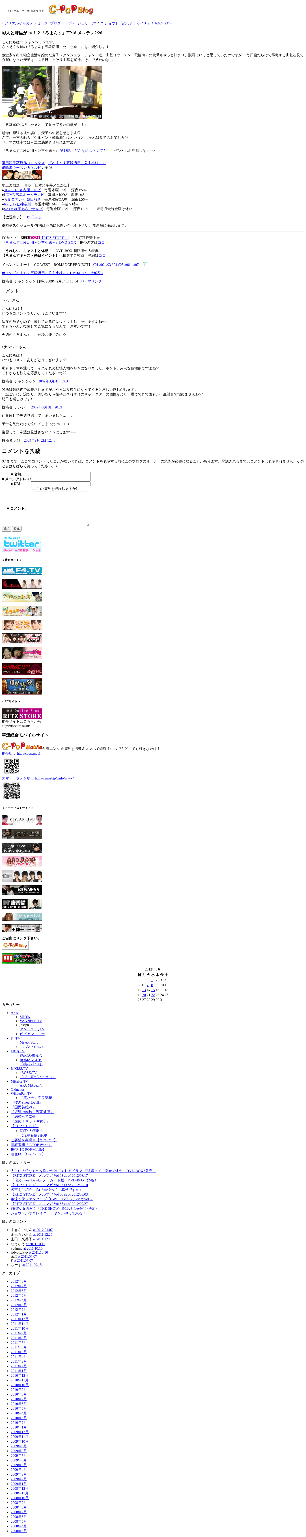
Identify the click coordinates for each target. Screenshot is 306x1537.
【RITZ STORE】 (54, 238)
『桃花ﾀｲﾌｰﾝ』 (31, 1064)
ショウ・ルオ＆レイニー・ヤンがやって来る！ (48, 1213)
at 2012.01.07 (43, 1230)
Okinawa (17, 1089)
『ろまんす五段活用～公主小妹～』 (77, 163)
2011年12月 (20, 1319)
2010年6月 (19, 1404)
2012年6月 (19, 1291)
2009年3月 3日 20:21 (46, 407)
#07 (136, 265)
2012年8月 (19, 1281)
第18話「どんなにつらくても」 (84, 150)
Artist (15, 1013)
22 (153, 995)
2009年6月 (19, 1460)
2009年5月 (19, 1465)
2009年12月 (20, 1432)
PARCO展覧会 (31, 1055)
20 (144, 995)
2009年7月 (19, 1455)
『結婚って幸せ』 (25, 1116)
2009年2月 (19, 1479)
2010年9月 (19, 1390)
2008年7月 (19, 1512)
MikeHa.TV (19, 1081)
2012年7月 (19, 1286)
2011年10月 (20, 1328)
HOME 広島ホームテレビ (24, 195)
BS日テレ (34, 217)
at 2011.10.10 (38, 1252)
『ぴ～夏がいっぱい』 (38, 1077)
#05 (120, 265)
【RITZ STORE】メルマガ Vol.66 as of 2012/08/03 (49, 1194)
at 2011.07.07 (27, 1256)
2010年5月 (19, 1408)
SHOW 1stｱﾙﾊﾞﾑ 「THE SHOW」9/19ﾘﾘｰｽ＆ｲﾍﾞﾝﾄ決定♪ (54, 1208)
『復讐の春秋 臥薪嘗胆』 (32, 1112)
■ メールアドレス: (16, 479)
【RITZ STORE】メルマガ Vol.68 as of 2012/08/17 (49, 1175)
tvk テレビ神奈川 (17, 204)
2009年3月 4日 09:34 (54, 381)
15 (153, 990)
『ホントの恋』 (32, 1047)
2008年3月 (19, 1531)
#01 (95, 265)
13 (144, 990)
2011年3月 (19, 1361)
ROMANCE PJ (31, 1060)
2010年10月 (20, 1385)
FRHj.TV (18, 1051)
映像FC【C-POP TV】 (28, 1154)
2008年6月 (19, 1517)
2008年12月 (20, 1488)
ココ (101, 242)
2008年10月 (20, 1498)
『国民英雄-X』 (23, 1107)
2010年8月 (19, 1394)
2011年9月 (19, 1333)
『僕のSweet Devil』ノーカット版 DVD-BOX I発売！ (54, 1180)
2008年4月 (19, 1526)
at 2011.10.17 (35, 1244)
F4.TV (15, 1038)
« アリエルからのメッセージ (24, 23)
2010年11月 (20, 1380)
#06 (127, 265)
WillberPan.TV (21, 1093)
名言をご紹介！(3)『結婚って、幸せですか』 (47, 1190)
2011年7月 (19, 1342)
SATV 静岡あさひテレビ (23, 209)
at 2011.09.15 (32, 1265)
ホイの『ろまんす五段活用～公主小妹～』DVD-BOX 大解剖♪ (52, 273)
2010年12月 (20, 1375)
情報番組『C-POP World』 (31, 1145)
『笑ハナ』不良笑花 (36, 1098)
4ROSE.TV (28, 1073)
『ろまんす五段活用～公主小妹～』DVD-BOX (39, 242)
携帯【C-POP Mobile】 (28, 1149)
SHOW (25, 1017)
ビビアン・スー (32, 1034)
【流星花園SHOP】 (35, 1135)
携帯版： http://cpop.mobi (21, 753)
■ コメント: (16, 508)
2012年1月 (19, 1314)
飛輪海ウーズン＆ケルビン (23, 167)
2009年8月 (19, 1451)
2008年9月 (19, 1502)
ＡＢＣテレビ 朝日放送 (22, 199)
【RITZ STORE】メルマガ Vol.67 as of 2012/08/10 (49, 1185)
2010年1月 (19, 1427)
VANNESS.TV (31, 1021)
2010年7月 (19, 1399)
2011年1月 (19, 1371)
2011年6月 (19, 1347)
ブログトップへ (62, 23)
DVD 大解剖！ (31, 1131)
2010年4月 (19, 1413)
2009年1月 (19, 1484)
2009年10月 (20, 1441)
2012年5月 (19, 1295)
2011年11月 (20, 1324)
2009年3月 (19, 1474)
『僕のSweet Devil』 (27, 1102)
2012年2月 (19, 1309)
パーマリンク (91, 281)
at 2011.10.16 (33, 1248)
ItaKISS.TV (19, 1068)
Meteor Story (29, 1042)
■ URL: (17, 484)
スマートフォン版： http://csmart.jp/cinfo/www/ (38, 778)
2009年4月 (19, 1470)
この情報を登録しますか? (57, 489)
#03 (108, 265)
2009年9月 (19, 1446)
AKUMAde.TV (31, 1085)
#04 (114, 265)
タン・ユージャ (32, 1029)
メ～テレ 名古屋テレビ (22, 190)
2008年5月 (19, 1521)
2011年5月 (19, 1352)
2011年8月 (19, 1338)
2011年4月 (19, 1357)
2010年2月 (19, 1422)
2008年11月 (20, 1493)
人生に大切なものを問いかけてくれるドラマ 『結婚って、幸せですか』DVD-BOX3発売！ (83, 1171)
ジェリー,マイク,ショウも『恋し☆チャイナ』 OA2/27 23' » (124, 23)
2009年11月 (20, 1437)
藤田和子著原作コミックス (23, 163)
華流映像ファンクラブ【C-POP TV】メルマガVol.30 (52, 1199)
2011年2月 (19, 1366)
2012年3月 (19, 1305)
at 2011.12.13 (42, 1239)
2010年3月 (19, 1418)
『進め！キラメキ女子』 (30, 1121)
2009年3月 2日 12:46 (39, 440)
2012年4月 (19, 1300)
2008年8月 (19, 1507)
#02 (102, 265)
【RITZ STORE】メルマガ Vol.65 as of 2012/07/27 (49, 1204)
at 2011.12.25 (42, 1234)
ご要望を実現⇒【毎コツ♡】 (34, 1140)
